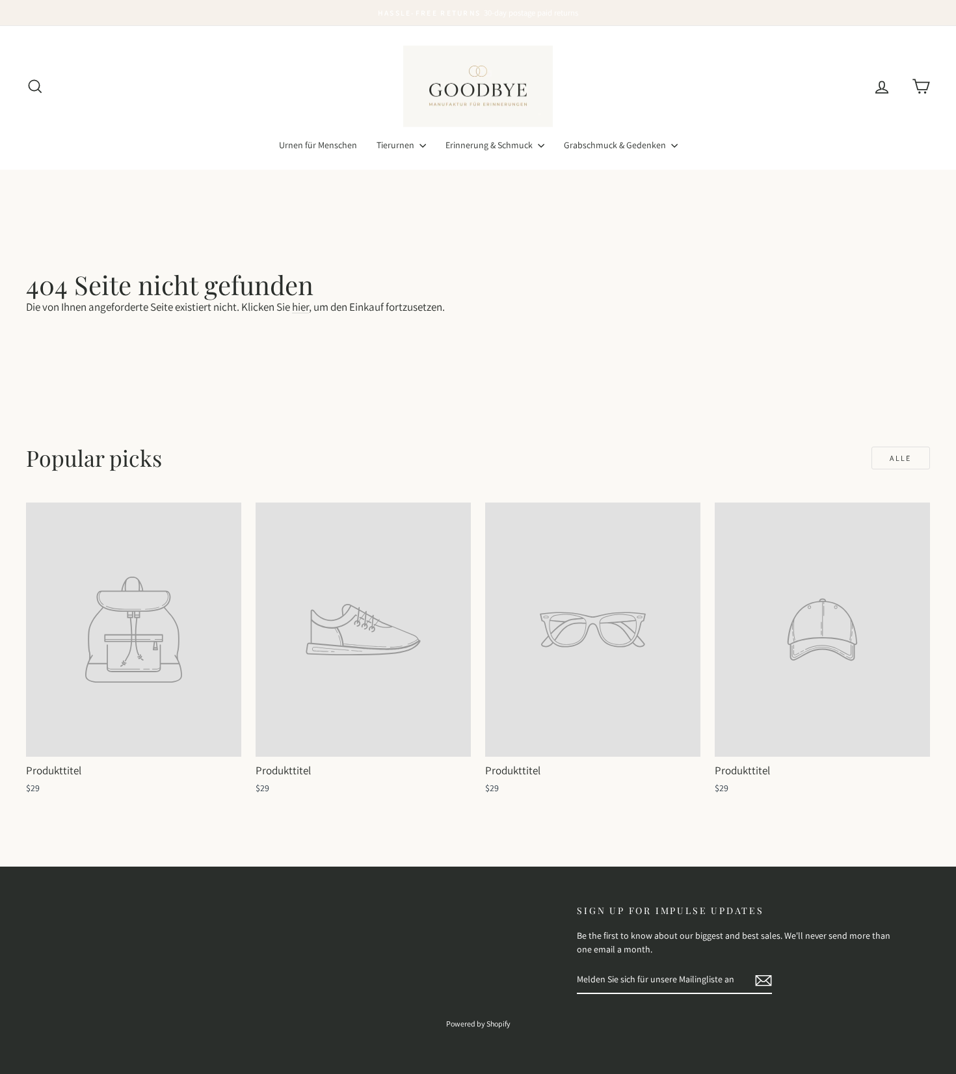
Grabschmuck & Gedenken (616, 145)
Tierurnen (396, 145)
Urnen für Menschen (318, 145)
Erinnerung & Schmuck (490, 145)
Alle (901, 458)
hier (300, 307)
